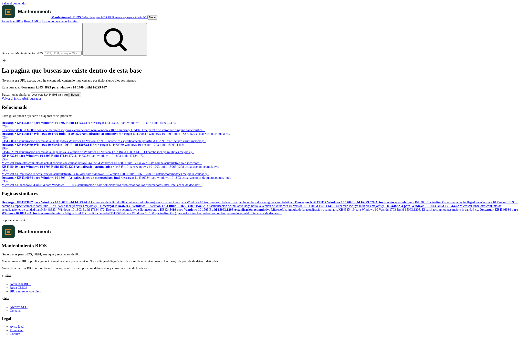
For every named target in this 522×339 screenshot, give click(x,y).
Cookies (15, 334)
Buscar (75, 94)
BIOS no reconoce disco (25, 291)
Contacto (15, 310)
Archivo (72, 21)
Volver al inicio (12, 98)
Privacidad (16, 330)
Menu (152, 17)
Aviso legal (17, 326)
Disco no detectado (54, 21)
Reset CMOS (32, 21)
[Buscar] (114, 39)
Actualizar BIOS (12, 21)
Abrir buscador (31, 98)
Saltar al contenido (13, 3)
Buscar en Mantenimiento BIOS (22, 53)
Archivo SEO (19, 307)
